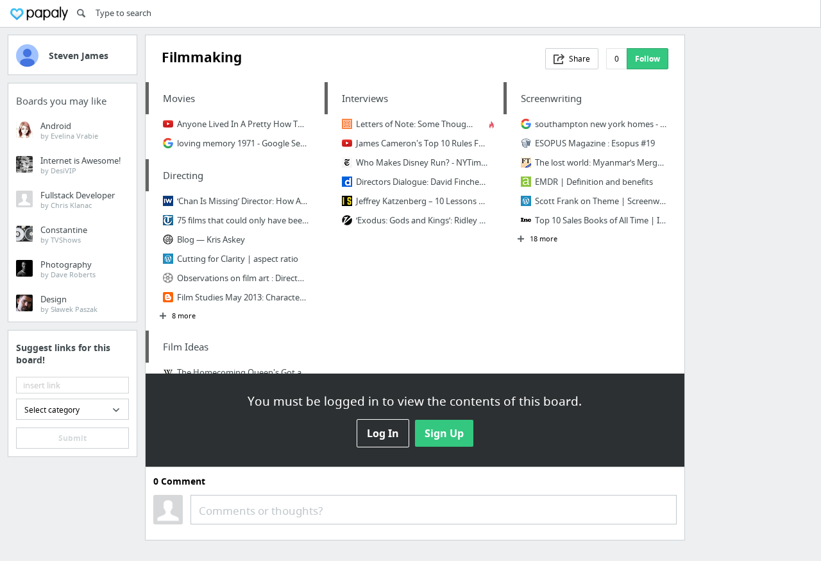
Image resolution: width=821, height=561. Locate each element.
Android (69, 130)
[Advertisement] (753, 227)
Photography (68, 269)
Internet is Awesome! (80, 165)
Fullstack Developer (77, 199)
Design (68, 303)
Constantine (63, 234)
